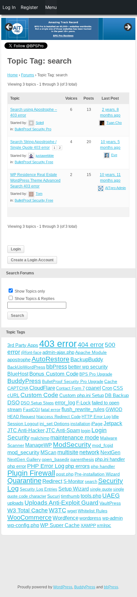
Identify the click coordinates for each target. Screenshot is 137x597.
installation (80, 423)
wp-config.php (23, 525)
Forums (27, 75)
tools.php (91, 496)
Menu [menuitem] (51, 7)
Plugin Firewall (31, 473)
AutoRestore (50, 359)
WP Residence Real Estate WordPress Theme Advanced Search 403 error (35, 180)
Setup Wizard (73, 489)
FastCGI (31, 409)
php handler (103, 466)
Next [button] (127, 27)
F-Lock (83, 402)
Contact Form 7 (70, 388)
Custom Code (39, 394)
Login (16, 249)
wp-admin (112, 518)
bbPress (56, 367)
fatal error (51, 409)
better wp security (88, 367)
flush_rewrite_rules (83, 409)
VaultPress (110, 503)
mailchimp (40, 438)
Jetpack (113, 423)
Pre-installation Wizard (97, 474)
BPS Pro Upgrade (95, 374)
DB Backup (117, 395)
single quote (101, 489)
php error (16, 466)
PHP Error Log (45, 466)
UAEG (111, 495)
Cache (110, 381)
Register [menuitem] (29, 7)
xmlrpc (104, 525)
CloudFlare (42, 388)
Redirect (52, 481)
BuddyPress (24, 381)
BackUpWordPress (26, 367)
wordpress (90, 518)
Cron (107, 388)
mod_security (23, 452)
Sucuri (53, 496)
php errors (77, 466)
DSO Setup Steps (37, 403)
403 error (58, 343)
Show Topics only (30, 291)
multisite (67, 452)
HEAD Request (21, 416)
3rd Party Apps (22, 345)
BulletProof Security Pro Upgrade (72, 381)
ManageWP (38, 445)
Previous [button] (9, 27)
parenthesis (82, 459)
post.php (65, 474)
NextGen (110, 452)
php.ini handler (110, 459)
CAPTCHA (17, 388)
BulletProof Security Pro (33, 129)
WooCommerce (29, 517)
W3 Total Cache (27, 510)
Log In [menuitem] (9, 7)
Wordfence (65, 518)
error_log (65, 402)
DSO (13, 402)
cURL (13, 395)
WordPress (62, 587)
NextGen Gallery (24, 459)
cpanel (93, 388)
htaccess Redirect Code (58, 416)
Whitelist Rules (92, 510)
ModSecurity (72, 444)
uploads (15, 503)
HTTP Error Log (96, 416)
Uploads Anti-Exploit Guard (61, 502)
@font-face (31, 352)
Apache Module (91, 352)
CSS (118, 388)
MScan (48, 452)
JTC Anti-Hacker (26, 430)
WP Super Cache (60, 525)
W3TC (57, 510)
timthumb (70, 496)
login (85, 430)
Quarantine (24, 481)
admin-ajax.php (58, 352)
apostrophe (19, 359)
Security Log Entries (38, 489)
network (89, 452)
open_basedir (55, 459)
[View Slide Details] (68, 29)
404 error (91, 344)
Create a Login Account (32, 260)
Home (12, 75)
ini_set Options (54, 423)
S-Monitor (73, 481)
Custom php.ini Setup (81, 395)
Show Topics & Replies (34, 298)
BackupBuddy (86, 359)
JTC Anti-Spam (63, 430)
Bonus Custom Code (53, 374)
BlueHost (17, 374)
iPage (97, 423)
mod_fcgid (102, 445)
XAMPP (88, 525)
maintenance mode (74, 437)
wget (72, 510)
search (91, 481)
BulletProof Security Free (34, 162)
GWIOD (113, 409)
